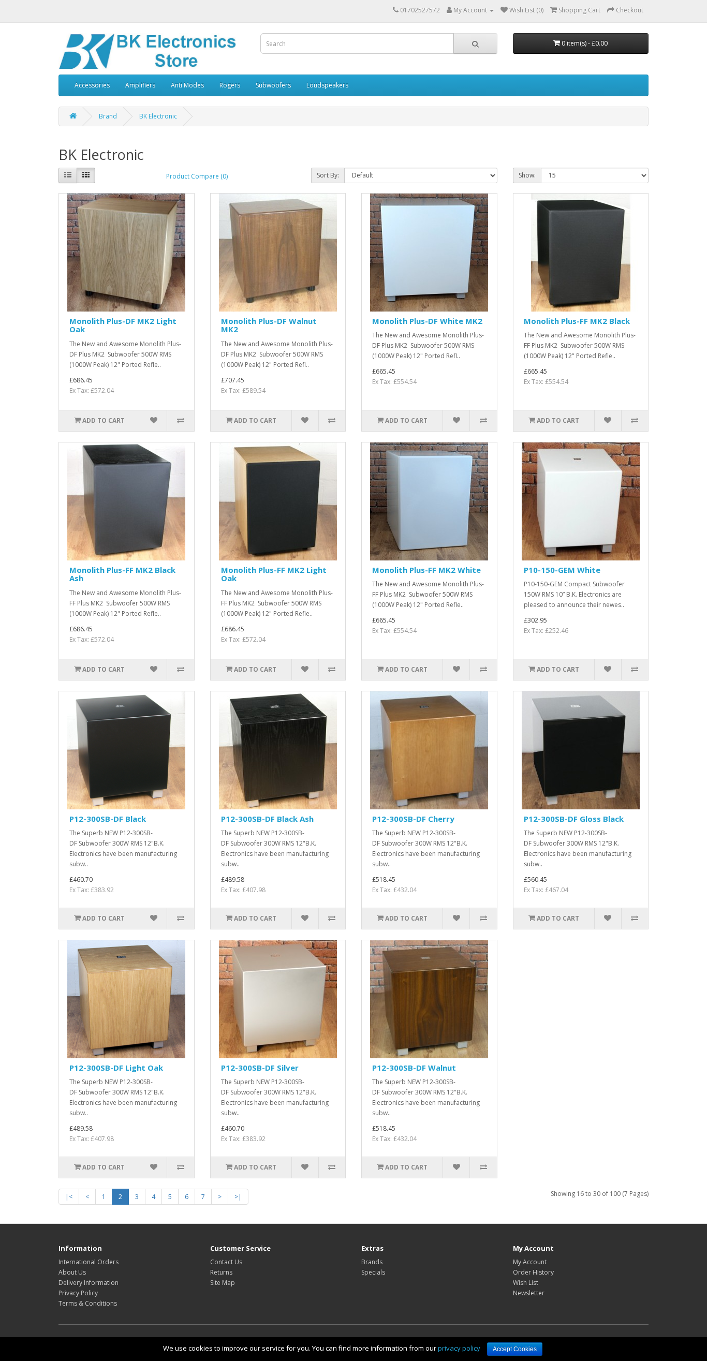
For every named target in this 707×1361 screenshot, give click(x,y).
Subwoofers (273, 85)
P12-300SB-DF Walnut (414, 1067)
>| (238, 1196)
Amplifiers (140, 85)
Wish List (525, 1282)
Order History (533, 1272)
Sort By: (328, 175)
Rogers (229, 85)
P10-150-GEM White (562, 570)
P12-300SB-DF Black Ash (267, 818)
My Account (530, 1262)
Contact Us (226, 1262)
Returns (221, 1272)
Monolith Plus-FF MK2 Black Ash (122, 574)
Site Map (222, 1282)
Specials (373, 1272)
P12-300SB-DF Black (107, 818)
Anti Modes (187, 85)
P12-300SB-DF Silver (260, 1067)
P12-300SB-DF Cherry (413, 818)
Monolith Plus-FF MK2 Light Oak (274, 574)
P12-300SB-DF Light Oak (116, 1067)
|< (68, 1196)
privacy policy (459, 1348)
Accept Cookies (515, 1349)
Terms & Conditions (87, 1303)
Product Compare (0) (197, 176)
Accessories (92, 85)
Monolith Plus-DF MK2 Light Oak (122, 325)
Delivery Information (88, 1282)
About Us (72, 1272)
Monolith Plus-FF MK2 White (426, 570)
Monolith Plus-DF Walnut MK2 (269, 325)
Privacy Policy (78, 1293)
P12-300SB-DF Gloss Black (574, 818)
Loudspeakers (327, 85)
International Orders (88, 1262)
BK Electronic (158, 116)
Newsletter (528, 1293)
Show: (527, 175)
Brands (371, 1262)
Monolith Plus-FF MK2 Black (577, 321)
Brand (108, 116)
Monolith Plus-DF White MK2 (427, 321)
